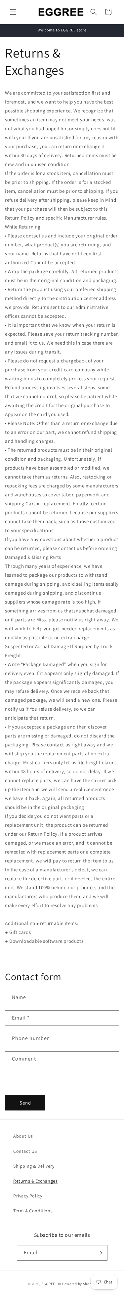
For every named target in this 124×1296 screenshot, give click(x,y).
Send (25, 1103)
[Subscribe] (100, 1253)
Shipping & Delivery (33, 1166)
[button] (13, 12)
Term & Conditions (33, 1211)
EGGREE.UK (51, 1283)
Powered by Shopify (79, 1283)
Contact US (25, 1151)
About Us (23, 1136)
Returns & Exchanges (35, 1181)
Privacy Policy (27, 1196)
